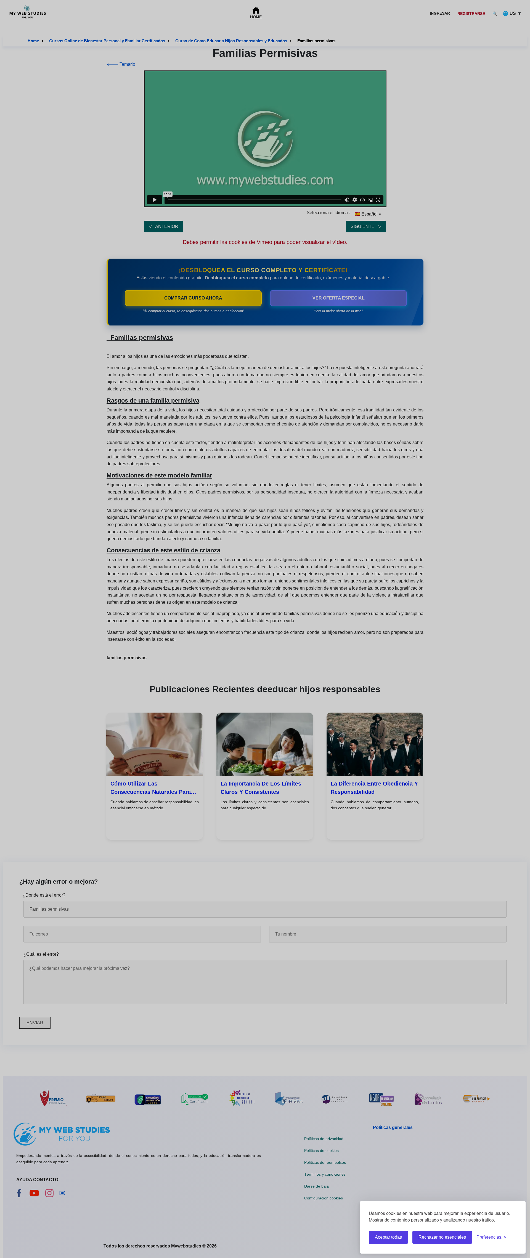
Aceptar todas (388, 1237)
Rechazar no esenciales (442, 1237)
